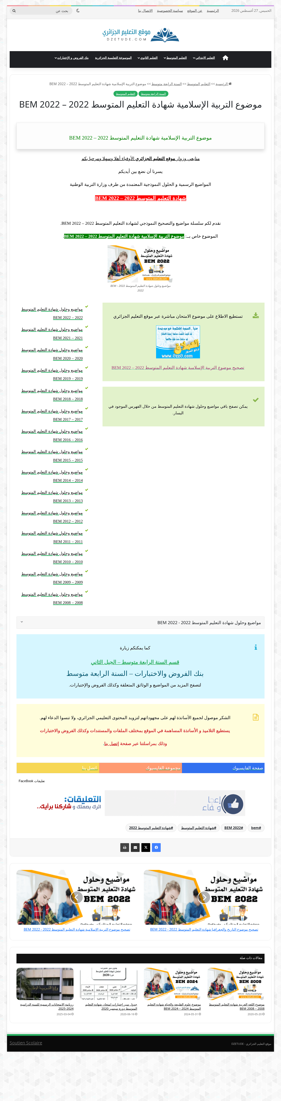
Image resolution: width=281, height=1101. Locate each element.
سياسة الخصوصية (170, 10)
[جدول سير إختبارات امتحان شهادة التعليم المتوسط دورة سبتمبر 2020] (108, 984)
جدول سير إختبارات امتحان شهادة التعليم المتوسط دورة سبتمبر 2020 (111, 1006)
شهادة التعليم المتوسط (197, 827)
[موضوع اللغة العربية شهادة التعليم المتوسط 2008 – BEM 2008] (236, 984)
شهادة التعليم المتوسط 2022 (150, 827)
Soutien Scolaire (26, 1043)
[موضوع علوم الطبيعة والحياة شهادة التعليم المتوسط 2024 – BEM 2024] (172, 984)
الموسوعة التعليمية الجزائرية (113, 58)
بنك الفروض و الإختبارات (73, 58)
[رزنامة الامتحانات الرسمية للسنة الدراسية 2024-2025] (45, 984)
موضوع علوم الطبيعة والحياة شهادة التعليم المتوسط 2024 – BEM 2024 (174, 1006)
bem (255, 827)
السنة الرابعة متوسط (166, 83)
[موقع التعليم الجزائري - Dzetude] (140, 35)
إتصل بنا (111, 743)
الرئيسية (213, 10)
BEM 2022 (232, 827)
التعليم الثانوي (149, 58)
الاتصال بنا (145, 10)
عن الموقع (194, 10)
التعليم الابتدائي (205, 58)
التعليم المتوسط (176, 58)
